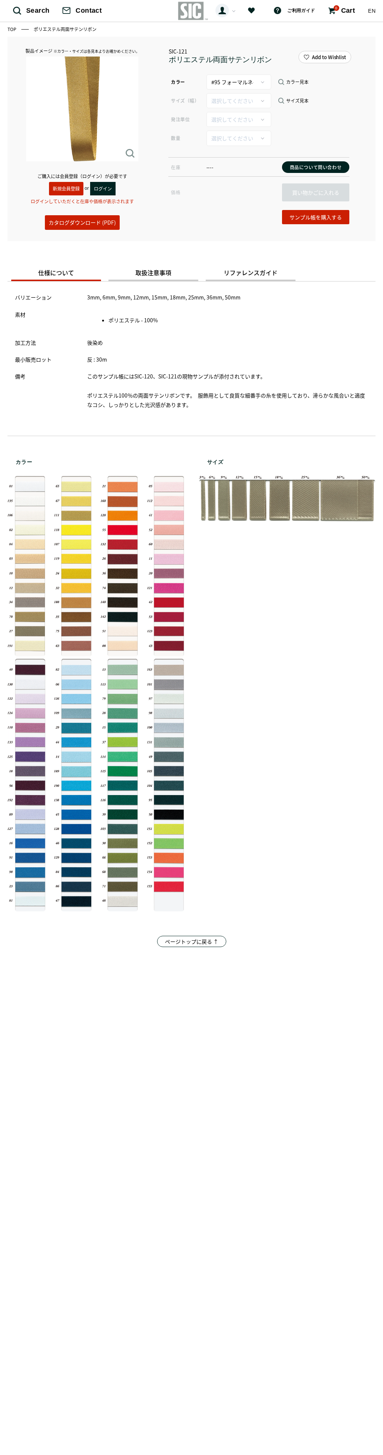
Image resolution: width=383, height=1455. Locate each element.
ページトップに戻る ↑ (191, 941)
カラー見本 (297, 82)
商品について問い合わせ (316, 167)
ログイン (103, 188)
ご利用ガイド (301, 10)
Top (12, 29)
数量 (175, 138)
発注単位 (180, 119)
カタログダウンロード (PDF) (82, 222)
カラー (178, 82)
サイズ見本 (297, 101)
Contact (89, 10)
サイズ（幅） (185, 100)
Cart (345, 10)
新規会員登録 (66, 188)
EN (372, 11)
